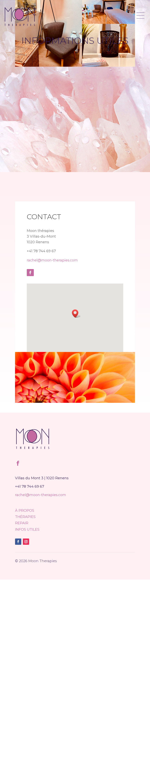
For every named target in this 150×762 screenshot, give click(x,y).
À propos (24, 510)
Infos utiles (27, 529)
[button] (76, 313)
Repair (21, 523)
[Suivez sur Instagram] (26, 542)
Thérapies (25, 517)
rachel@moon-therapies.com (52, 260)
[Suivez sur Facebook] (30, 272)
